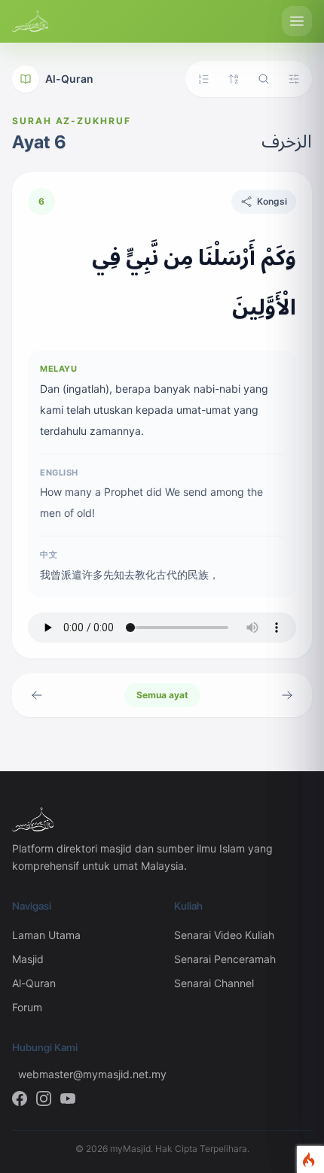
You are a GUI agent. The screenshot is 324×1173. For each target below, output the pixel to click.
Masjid (28, 959)
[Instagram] (43, 1098)
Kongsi (272, 201)
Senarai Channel (214, 983)
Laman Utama (46, 934)
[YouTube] (67, 1098)
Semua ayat (162, 694)
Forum (27, 1007)
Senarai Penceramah (225, 959)
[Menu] (297, 21)
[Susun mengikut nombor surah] (203, 79)
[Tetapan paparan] (293, 79)
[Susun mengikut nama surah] (233, 79)
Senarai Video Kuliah (224, 934)
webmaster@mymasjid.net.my (84, 1074)
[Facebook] (19, 1098)
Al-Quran (69, 78)
